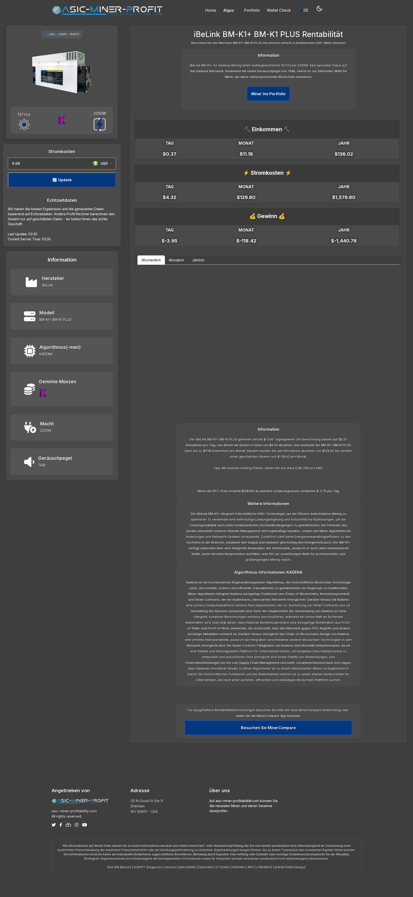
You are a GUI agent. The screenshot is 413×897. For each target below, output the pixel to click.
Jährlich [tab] (198, 260)
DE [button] (306, 10)
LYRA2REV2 (264, 867)
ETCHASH (223, 867)
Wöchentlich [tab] (151, 260)
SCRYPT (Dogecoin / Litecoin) (155, 867)
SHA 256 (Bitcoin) (119, 867)
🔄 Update (62, 179)
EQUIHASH (205, 867)
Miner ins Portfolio (268, 93)
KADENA (238, 867)
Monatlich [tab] (176, 260)
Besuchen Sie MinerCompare (268, 727)
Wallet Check (279, 10)
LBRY (250, 867)
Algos (228, 10)
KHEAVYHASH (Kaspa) (290, 867)
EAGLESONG (187, 867)
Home (210, 10)
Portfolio (252, 10)
